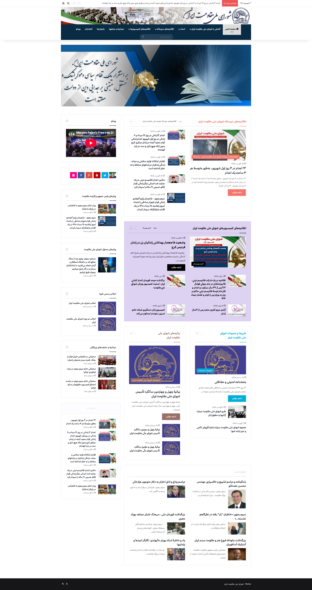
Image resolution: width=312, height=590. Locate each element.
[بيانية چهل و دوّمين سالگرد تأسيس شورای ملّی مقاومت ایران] (171, 448)
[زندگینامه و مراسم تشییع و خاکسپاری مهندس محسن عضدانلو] (237, 499)
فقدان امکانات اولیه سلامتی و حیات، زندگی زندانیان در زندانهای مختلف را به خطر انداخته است (184, 3)
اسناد (182, 29)
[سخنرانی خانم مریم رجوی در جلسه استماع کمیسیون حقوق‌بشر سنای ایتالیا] (107, 384)
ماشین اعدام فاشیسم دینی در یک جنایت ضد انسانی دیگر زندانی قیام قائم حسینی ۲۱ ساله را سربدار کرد (149, 183)
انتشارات (88, 29)
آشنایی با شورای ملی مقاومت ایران (206, 29)
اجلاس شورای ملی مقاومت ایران (82, 303)
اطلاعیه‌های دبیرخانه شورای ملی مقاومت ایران (159, 121)
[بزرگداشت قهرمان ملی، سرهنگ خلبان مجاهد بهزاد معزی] (176, 528)
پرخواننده (91, 408)
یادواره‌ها (100, 29)
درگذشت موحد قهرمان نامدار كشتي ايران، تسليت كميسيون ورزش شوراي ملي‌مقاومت (148, 284)
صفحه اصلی (230, 29)
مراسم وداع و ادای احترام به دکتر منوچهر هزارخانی (158, 482)
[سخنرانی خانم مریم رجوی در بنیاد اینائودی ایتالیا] (107, 372)
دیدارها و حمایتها (116, 29)
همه (180, 121)
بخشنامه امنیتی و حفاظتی (230, 382)
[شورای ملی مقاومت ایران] (156, 15)
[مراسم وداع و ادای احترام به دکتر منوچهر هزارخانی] (176, 492)
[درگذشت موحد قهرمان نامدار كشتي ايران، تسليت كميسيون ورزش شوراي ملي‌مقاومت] (176, 281)
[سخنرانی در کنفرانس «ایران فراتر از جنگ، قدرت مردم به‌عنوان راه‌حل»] (107, 360)
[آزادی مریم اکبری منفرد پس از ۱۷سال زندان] (237, 310)
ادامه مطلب (237, 192)
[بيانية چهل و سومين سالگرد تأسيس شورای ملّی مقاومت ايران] (171, 430)
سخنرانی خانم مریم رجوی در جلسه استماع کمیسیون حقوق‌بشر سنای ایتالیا (81, 384)
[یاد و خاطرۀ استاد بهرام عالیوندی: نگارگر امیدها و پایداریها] (176, 554)
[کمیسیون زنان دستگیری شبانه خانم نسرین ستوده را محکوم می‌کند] (176, 310)
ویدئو (78, 29)
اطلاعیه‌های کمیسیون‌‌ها (140, 29)
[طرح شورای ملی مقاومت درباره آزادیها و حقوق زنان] (237, 412)
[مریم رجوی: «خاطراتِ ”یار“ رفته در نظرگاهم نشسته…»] (237, 528)
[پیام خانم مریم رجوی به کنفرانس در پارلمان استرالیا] (107, 209)
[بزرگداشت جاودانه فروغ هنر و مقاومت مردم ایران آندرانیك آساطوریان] (237, 554)
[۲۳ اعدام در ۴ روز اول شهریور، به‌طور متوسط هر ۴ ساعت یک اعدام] (107, 424)
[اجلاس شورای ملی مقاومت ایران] (107, 308)
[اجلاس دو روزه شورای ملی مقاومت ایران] (107, 324)
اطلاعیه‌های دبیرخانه (165, 29)
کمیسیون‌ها (147, 228)
